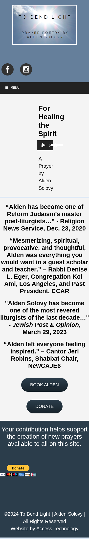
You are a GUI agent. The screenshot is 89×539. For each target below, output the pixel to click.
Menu (15, 87)
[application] (45, 145)
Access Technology (57, 528)
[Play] (43, 145)
